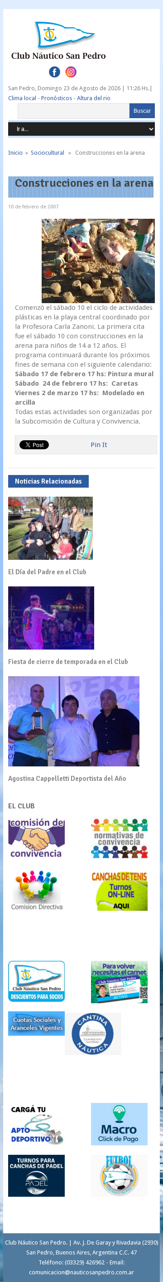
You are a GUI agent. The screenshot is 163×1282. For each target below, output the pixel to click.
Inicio (15, 152)
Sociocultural (47, 152)
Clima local (22, 98)
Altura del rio (93, 98)
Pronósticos (56, 98)
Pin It (99, 445)
